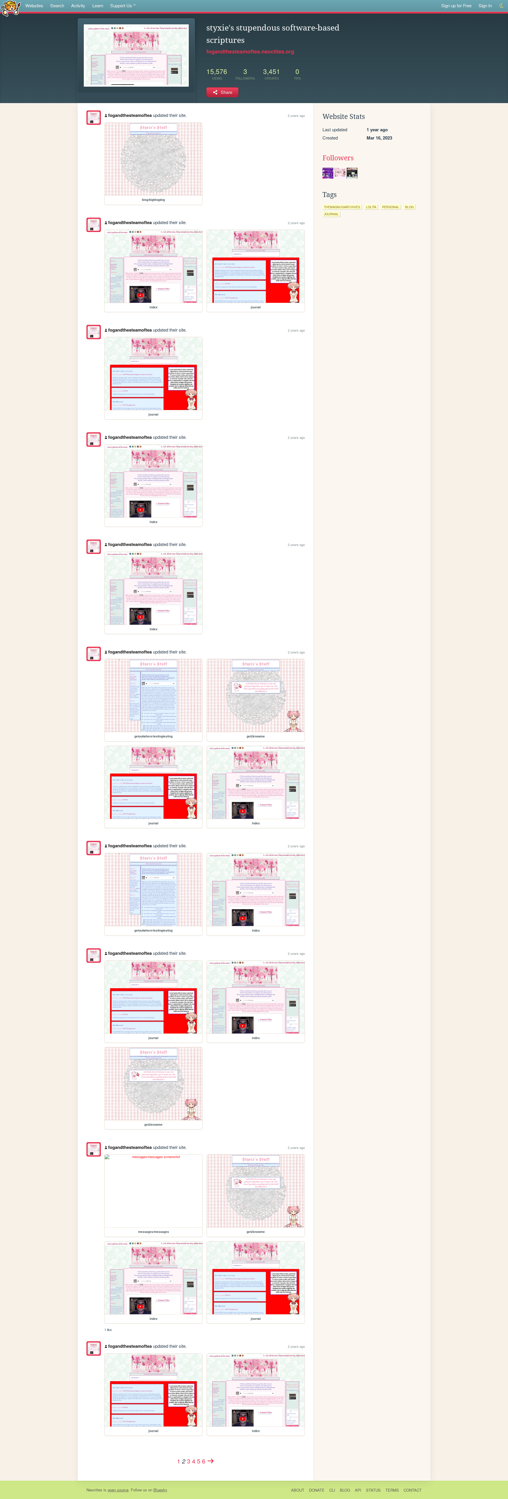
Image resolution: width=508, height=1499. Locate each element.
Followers (338, 158)
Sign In (485, 5)
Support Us (121, 5)
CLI (332, 1490)
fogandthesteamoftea (130, 115)
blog (409, 207)
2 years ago (296, 115)
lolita (371, 207)
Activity (78, 5)
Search (57, 5)
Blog (345, 1490)
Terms (392, 1490)
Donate (317, 1490)
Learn (97, 5)
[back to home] (10, 8)
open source (118, 1490)
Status (373, 1490)
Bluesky (160, 1490)
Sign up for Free (456, 5)
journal (331, 214)
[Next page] (211, 1460)
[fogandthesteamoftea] (94, 118)
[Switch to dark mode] (501, 5)
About (297, 1490)
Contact (413, 1490)
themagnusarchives (342, 207)
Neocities (94, 1490)
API (358, 1490)
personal (390, 207)
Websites (34, 5)
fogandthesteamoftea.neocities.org (250, 51)
